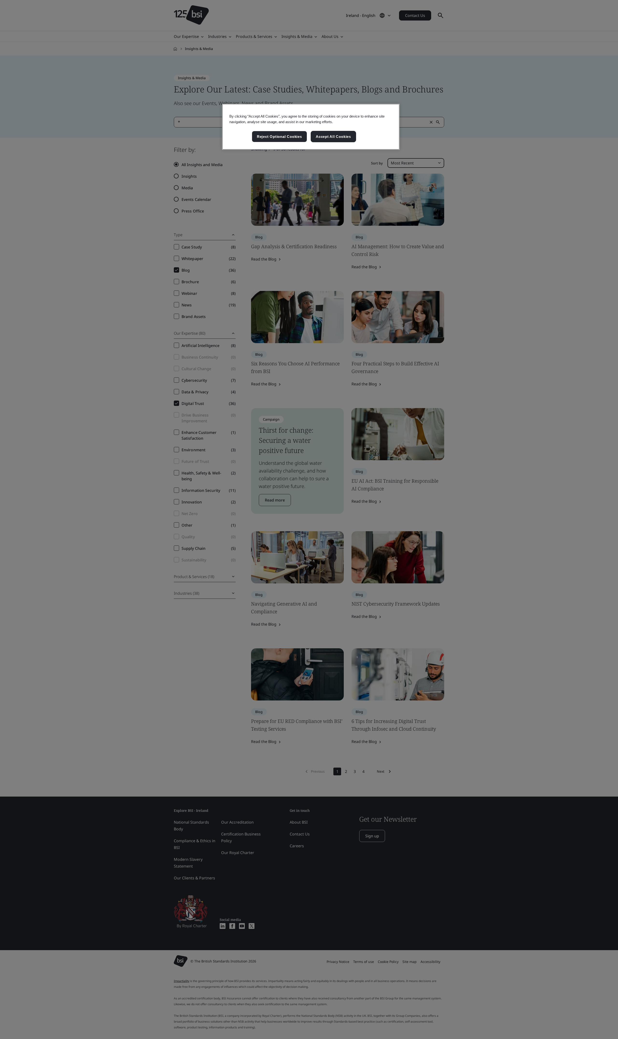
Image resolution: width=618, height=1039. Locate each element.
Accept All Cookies (333, 136)
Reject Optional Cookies (279, 136)
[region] (311, 127)
